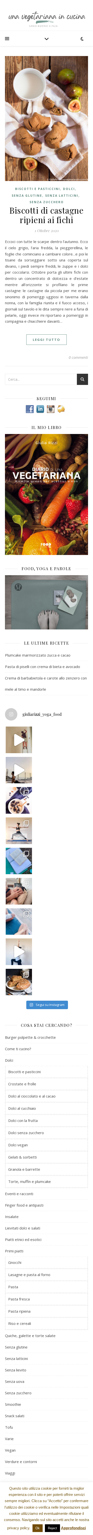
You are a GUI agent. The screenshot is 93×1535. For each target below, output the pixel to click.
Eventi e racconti (19, 1193)
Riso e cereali (19, 1323)
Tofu (9, 1427)
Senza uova (14, 1381)
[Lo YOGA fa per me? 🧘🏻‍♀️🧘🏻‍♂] (19, 770)
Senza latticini (61, 195)
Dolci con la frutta (23, 1120)
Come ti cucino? (18, 1048)
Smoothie (13, 1404)
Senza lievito (15, 1369)
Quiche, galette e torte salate (30, 1335)
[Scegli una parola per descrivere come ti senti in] (19, 891)
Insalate (12, 1216)
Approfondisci (73, 1528)
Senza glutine (27, 195)
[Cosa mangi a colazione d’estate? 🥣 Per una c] (19, 800)
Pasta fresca (19, 1298)
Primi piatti (14, 1250)
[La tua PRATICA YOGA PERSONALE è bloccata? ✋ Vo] (19, 951)
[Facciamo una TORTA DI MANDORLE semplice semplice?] (19, 982)
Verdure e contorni (21, 1461)
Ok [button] (37, 1528)
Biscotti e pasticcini (37, 189)
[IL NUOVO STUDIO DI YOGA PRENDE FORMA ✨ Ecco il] (19, 740)
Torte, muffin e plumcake (29, 1181)
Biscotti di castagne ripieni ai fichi (46, 215)
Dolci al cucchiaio (22, 1108)
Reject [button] (52, 1528)
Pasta (13, 1286)
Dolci (69, 189)
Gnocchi (14, 1262)
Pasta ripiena (19, 1311)
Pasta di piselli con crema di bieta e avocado (42, 666)
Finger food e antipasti (24, 1205)
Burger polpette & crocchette (30, 1037)
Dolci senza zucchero (26, 1132)
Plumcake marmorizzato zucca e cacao (37, 655)
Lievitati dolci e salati (22, 1228)
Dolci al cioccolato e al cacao (32, 1096)
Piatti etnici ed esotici (23, 1239)
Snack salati (14, 1415)
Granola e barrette (24, 1169)
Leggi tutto (46, 339)
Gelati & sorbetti (22, 1157)
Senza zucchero (47, 202)
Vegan (10, 1450)
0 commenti (78, 357)
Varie (9, 1438)
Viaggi (10, 1473)
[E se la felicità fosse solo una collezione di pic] (19, 861)
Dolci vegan (18, 1144)
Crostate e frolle (22, 1083)
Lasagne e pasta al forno (29, 1274)
